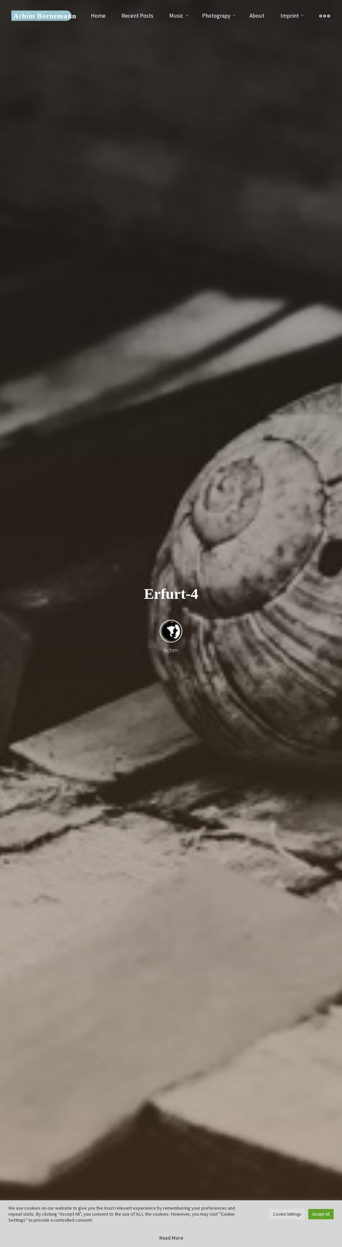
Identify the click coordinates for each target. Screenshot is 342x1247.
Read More (171, 1238)
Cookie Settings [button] (287, 1214)
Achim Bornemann (44, 15)
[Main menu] (325, 15)
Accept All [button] (321, 1214)
